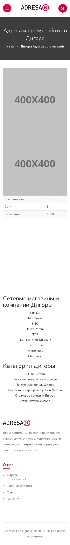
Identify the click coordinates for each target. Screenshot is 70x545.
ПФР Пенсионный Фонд (35, 340)
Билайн (35, 313)
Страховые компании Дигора (35, 396)
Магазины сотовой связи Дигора (35, 379)
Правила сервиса (19, 486)
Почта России (35, 329)
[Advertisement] (35, 256)
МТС (35, 324)
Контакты (14, 499)
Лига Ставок (35, 318)
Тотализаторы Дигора (35, 401)
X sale (10, 46)
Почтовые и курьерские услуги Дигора (35, 390)
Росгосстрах (35, 345)
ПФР (35, 334)
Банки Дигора (35, 374)
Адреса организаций (16, 477)
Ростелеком (35, 351)
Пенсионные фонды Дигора (35, 385)
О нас (11, 492)
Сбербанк (35, 356)
